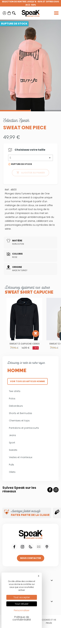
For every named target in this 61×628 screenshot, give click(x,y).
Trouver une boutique (47, 546)
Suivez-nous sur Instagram (56, 489)
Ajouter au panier (30, 172)
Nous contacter (30, 558)
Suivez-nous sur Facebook (50, 489)
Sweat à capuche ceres (24, 343)
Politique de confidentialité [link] (22, 618)
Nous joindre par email (38, 546)
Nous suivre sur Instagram (22, 546)
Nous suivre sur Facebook (14, 546)
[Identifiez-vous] (4, 13)
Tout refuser (21, 603)
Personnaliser (21, 610)
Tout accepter (22, 597)
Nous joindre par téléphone (30, 546)
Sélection (16, 120)
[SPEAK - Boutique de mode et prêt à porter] (30, 13)
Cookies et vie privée (49, 621)
